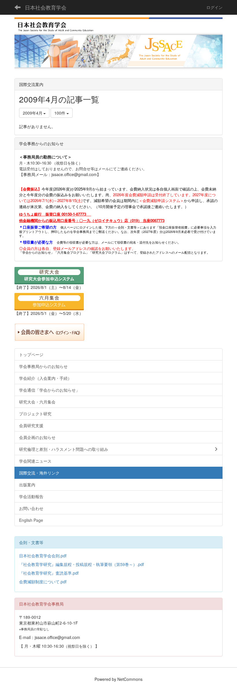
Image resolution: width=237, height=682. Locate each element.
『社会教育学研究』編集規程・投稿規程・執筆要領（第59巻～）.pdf (81, 564)
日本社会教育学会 (45, 7)
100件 (60, 113)
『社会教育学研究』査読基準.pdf (49, 573)
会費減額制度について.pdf (42, 581)
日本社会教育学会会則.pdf (42, 555)
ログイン (214, 7)
